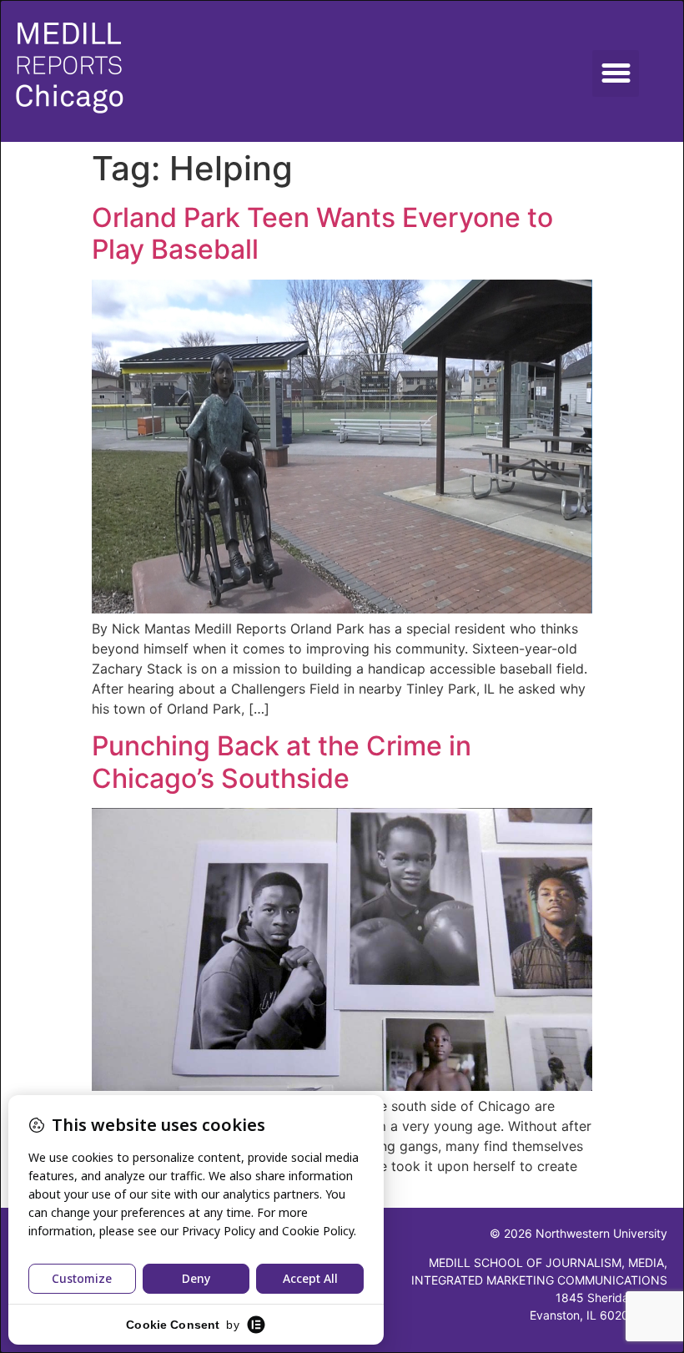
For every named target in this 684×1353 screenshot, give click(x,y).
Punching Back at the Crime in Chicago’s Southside (281, 762)
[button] (615, 73)
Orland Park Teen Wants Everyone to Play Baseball (322, 233)
